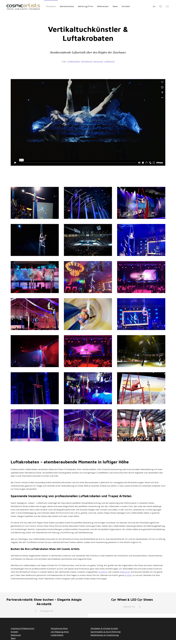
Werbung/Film (85, 6)
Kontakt (126, 6)
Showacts (51, 6)
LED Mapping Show (60, 632)
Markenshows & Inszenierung (105, 635)
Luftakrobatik (73, 61)
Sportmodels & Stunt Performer (106, 632)
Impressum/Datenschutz (22, 628)
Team (115, 6)
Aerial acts (98, 61)
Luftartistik (109, 61)
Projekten (102, 572)
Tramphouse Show (59, 628)
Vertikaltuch (86, 61)
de (154, 6)
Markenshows (67, 6)
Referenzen (103, 6)
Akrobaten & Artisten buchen (104, 628)
